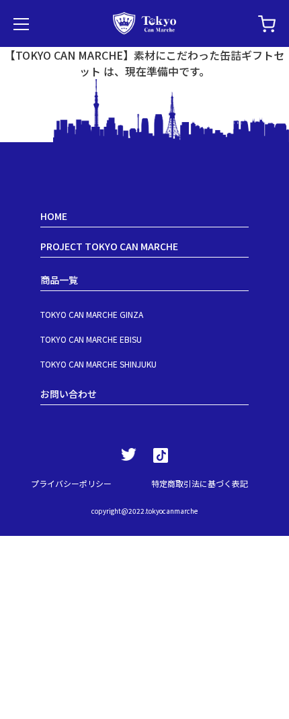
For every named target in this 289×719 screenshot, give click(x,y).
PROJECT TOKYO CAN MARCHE (109, 246)
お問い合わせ (68, 393)
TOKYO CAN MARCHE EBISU (91, 339)
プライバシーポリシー (71, 483)
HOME (53, 216)
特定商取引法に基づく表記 (199, 483)
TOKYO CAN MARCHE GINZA (91, 314)
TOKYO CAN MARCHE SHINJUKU (98, 364)
